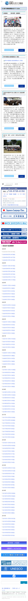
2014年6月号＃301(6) (8, 502)
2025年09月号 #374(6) (9, 269)
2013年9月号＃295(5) (8, 524)
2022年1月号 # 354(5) (9, 333)
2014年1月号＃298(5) (8, 513)
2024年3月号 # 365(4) (9, 297)
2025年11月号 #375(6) (9, 266)
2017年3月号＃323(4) (8, 434)
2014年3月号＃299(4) (8, 510)
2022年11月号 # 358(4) (9, 322)
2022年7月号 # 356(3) (9, 328)
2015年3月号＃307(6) (8, 485)
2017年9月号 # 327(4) (9, 423)
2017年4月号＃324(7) (8, 431)
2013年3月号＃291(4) (8, 535)
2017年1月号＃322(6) (8, 437)
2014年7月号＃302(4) (8, 504)
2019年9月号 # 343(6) (9, 372)
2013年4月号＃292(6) (8, 533)
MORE (22, 50)
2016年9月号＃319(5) (8, 448)
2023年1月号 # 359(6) (9, 316)
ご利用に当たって (16, 588)
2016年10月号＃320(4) (9, 446)
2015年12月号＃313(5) (9, 468)
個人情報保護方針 (6, 588)
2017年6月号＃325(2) (8, 429)
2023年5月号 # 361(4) (9, 311)
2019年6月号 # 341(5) (9, 378)
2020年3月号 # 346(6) (9, 361)
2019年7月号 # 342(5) (9, 375)
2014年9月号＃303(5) (8, 499)
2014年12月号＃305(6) (9, 493)
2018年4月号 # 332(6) (9, 403)
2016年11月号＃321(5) (9, 443)
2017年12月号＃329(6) (9, 417)
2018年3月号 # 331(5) (9, 409)
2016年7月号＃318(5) (8, 451)
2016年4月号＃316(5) (8, 457)
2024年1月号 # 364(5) (9, 299)
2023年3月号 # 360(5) (9, 314)
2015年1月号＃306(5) (8, 488)
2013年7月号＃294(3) (8, 527)
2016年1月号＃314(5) (8, 462)
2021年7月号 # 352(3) (9, 342)
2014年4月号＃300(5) (8, 507)
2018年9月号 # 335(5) (9, 398)
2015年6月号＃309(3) (8, 479)
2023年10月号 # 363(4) (9, 305)
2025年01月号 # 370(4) (9, 280)
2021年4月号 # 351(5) (9, 344)
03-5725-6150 (17, 191)
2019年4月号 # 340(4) (9, 381)
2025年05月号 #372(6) (9, 274)
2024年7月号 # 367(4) (9, 291)
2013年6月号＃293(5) (8, 530)
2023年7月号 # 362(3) (9, 308)
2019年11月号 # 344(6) (9, 370)
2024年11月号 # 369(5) (9, 285)
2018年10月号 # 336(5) (9, 395)
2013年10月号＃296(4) (9, 521)
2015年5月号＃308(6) (8, 482)
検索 (24, 583)
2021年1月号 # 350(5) (9, 347)
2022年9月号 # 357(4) (9, 325)
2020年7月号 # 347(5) (9, 358)
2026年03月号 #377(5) (9, 257)
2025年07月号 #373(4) (9, 271)
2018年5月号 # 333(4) (9, 406)
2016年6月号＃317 (9, 50)
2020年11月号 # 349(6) (9, 353)
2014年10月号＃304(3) (9, 496)
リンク (3, 590)
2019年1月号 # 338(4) (9, 386)
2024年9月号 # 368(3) (9, 288)
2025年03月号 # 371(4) (9, 277)
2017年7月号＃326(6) (8, 426)
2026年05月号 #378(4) (9, 254)
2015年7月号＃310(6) (8, 476)
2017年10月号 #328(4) (9, 420)
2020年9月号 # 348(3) (9, 356)
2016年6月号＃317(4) (8, 454)
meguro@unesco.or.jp (12, 205)
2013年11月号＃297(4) (9, 518)
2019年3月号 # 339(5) (9, 384)
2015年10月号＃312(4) (9, 471)
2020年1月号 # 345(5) (9, 364)
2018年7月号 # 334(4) (9, 401)
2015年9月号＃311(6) (8, 474)
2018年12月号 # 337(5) (9, 392)
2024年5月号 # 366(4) (9, 294)
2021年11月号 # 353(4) (9, 339)
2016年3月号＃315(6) (8, 460)
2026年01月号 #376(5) (9, 260)
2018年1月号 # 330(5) (9, 412)
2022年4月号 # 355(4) (9, 330)
